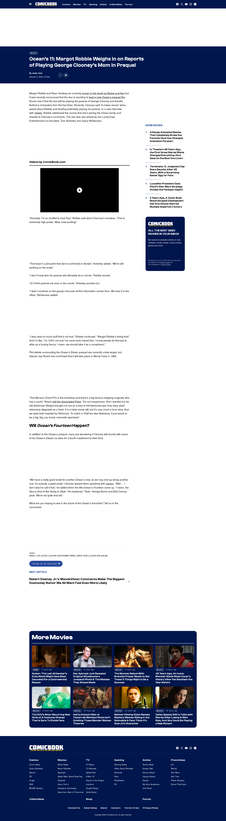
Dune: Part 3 (63, 784)
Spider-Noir (91, 772)
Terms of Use (165, 262)
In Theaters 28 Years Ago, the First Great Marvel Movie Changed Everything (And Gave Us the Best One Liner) (167, 154)
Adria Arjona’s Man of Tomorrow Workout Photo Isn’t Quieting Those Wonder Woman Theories (92, 719)
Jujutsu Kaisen (149, 776)
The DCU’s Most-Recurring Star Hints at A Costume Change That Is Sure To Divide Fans (51, 717)
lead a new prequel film (107, 97)
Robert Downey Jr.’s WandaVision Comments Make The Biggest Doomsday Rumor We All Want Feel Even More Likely (77, 581)
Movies (77, 4)
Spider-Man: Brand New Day (70, 776)
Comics (66, 4)
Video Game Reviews (123, 768)
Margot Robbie (76, 555)
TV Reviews (91, 768)
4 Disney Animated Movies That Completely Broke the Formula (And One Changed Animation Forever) (166, 137)
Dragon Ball (148, 768)
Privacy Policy (166, 264)
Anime (103, 4)
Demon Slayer (149, 772)
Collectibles (115, 4)
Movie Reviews (64, 768)
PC (115, 784)
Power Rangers (177, 780)
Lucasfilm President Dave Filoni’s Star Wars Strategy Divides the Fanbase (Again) (166, 186)
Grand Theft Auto (178, 784)
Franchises (178, 760)
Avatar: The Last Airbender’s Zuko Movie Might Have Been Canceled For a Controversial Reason (49, 678)
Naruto (146, 780)
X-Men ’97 (90, 776)
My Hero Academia (151, 784)
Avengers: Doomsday (67, 788)
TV (84, 4)
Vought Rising (92, 788)
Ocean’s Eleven (89, 555)
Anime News (148, 764)
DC (30, 776)
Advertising (90, 808)
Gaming (93, 4)
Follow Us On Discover (45, 563)
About (104, 808)
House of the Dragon (95, 780)
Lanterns (90, 784)
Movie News (63, 764)
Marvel (32, 772)
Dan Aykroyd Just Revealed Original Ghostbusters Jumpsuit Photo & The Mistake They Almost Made (91, 678)
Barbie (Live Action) (38, 555)
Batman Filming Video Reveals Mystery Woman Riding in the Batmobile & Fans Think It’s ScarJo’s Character (132, 719)
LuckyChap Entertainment (58, 555)
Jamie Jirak (37, 73)
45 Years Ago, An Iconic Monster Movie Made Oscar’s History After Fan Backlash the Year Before (174, 678)
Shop (89, 799)
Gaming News (120, 764)
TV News (90, 764)
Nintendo (118, 772)
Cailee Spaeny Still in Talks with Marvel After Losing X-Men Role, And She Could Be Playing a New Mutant (174, 719)
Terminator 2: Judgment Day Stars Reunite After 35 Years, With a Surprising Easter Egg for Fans (167, 171)
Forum (128, 4)
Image (32, 780)
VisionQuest (91, 792)
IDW (31, 784)
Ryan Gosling (102, 555)
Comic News (34, 764)
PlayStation (119, 780)
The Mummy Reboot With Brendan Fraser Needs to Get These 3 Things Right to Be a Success (131, 678)
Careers (115, 808)
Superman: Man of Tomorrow (70, 792)
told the (66, 401)
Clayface (61, 780)
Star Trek (175, 776)
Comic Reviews (36, 768)
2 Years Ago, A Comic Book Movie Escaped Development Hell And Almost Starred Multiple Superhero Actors (166, 202)
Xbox (116, 776)
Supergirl (62, 772)
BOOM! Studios (36, 788)
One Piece (147, 788)
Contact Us (74, 808)
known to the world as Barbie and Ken (103, 93)
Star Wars (175, 772)
